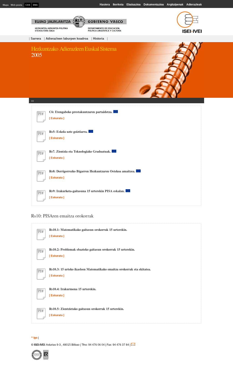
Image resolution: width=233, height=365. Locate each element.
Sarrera (35, 38)
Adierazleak (194, 4)
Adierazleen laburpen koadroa (66, 38)
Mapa (6, 5)
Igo (35, 337)
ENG (35, 5)
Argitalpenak (175, 4)
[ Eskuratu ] (56, 118)
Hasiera (105, 4)
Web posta (16, 5)
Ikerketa (118, 4)
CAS (27, 5)
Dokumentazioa (154, 4)
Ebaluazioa (134, 4)
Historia (97, 38)
